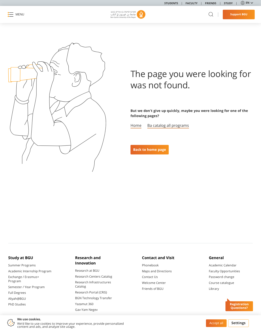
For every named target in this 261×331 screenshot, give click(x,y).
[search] (211, 14)
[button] (17, 14)
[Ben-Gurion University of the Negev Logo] (128, 14)
